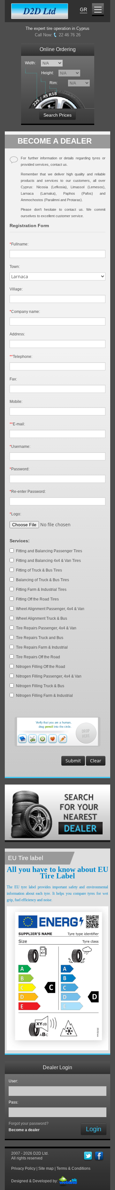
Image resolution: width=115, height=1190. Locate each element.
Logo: (15, 514)
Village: (16, 289)
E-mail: (17, 424)
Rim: (54, 83)
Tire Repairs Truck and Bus (39, 637)
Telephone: (21, 356)
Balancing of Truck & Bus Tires (42, 580)
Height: (48, 73)
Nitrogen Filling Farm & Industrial (44, 695)
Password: (19, 469)
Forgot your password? (29, 1123)
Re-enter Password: (28, 491)
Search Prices (57, 115)
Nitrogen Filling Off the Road (40, 666)
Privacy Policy (23, 1168)
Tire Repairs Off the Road (38, 657)
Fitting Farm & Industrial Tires (41, 589)
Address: (17, 334)
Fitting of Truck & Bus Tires (39, 570)
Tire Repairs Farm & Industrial (42, 647)
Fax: (13, 379)
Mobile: (16, 401)
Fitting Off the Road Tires (37, 599)
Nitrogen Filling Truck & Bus (40, 686)
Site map (46, 1168)
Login (93, 1128)
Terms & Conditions (73, 1168)
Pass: (14, 1102)
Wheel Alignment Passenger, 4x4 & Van (50, 609)
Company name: (25, 311)
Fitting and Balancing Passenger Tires (49, 551)
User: (14, 1081)
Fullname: (19, 244)
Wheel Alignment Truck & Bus (41, 618)
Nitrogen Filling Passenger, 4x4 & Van (48, 676)
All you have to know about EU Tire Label (57, 872)
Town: (15, 266)
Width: (30, 63)
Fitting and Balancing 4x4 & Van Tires (48, 560)
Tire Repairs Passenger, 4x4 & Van (46, 628)
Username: (20, 446)
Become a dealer (24, 1130)
